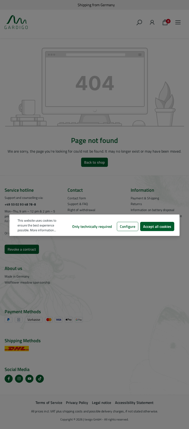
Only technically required (92, 226)
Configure (127, 226)
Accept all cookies (157, 226)
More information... (43, 230)
